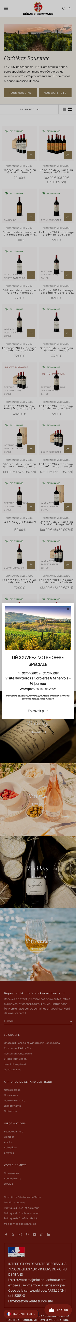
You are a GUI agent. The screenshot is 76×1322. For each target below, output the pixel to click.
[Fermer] (68, 609)
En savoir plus (38, 711)
